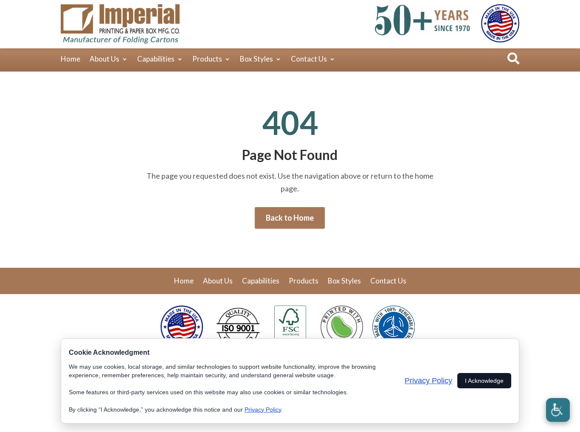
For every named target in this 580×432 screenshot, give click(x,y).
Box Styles (256, 59)
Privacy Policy (263, 409)
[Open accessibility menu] (558, 410)
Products (207, 59)
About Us (104, 59)
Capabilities (156, 59)
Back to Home (290, 217)
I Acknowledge (484, 380)
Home (70, 59)
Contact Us (309, 59)
